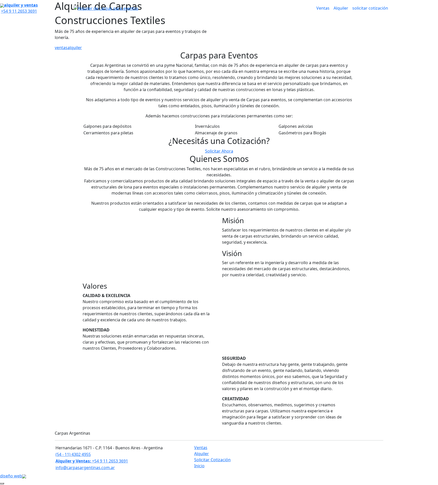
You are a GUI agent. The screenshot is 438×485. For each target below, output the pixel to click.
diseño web (11, 476)
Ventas (323, 8)
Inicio (199, 466)
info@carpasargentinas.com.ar (85, 467)
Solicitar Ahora (219, 151)
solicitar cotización (370, 8)
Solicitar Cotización (212, 459)
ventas (61, 47)
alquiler (74, 47)
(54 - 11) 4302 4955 (73, 454)
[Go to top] (2, 483)
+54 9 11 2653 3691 (92, 461)
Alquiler (341, 8)
